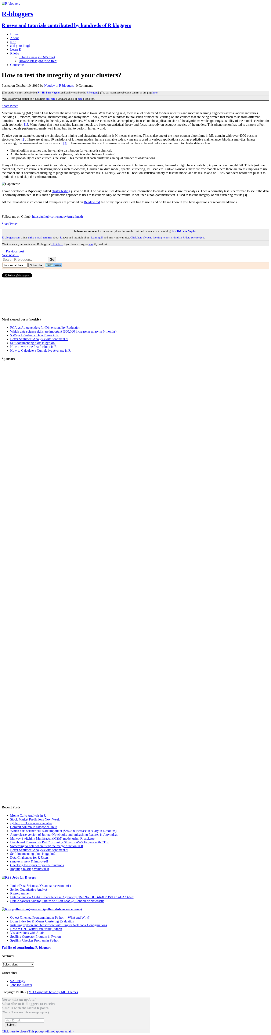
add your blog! (20, 45)
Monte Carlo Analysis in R (28, 815)
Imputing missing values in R (29, 869)
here (154, 92)
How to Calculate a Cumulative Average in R (40, 350)
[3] (65, 143)
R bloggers (66, 85)
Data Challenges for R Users (29, 857)
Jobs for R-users (24, 877)
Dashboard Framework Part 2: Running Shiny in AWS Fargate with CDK (59, 842)
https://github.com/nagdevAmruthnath (57, 216)
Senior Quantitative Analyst (28, 889)
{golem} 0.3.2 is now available (31, 823)
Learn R (15, 49)
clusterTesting (61, 191)
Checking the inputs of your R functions (37, 865)
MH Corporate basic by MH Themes (53, 992)
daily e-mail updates (40, 237)
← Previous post (13, 251)
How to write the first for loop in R (33, 346)
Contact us (17, 65)
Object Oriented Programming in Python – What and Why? (50, 917)
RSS (13, 42)
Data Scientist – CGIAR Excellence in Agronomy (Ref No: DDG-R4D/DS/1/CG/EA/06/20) (72, 897)
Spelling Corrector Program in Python (35, 936)
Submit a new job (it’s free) (37, 57)
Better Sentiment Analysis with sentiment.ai (39, 339)
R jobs (14, 53)
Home (14, 34)
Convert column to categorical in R (33, 827)
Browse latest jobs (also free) (38, 61)
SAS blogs (17, 981)
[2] (23, 139)
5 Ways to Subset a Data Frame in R (34, 335)
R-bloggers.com (11, 237)
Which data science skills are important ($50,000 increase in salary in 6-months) (63, 331)
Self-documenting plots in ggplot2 (32, 343)
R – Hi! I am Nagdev (48, 92)
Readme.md (92, 202)
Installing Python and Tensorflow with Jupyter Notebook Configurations (58, 925)
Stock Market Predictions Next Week (35, 819)
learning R (97, 237)
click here (50, 98)
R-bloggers (92, 92)
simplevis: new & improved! (29, 861)
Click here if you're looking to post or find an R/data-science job (167, 237)
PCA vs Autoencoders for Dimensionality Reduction (45, 327)
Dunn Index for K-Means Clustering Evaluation (42, 921)
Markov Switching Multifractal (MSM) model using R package (52, 838)
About (14, 38)
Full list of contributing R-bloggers (26, 947)
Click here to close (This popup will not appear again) (37, 1031)
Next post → (10, 255)
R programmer (20, 893)
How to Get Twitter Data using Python (36, 929)
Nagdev (49, 85)
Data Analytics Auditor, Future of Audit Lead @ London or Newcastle (57, 901)
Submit (11, 1024)
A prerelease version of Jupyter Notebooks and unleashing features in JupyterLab (64, 834)
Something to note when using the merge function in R (46, 846)
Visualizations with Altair (27, 933)
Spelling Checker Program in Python (34, 940)
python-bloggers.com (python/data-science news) (47, 909)
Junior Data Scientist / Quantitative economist (40, 885)
